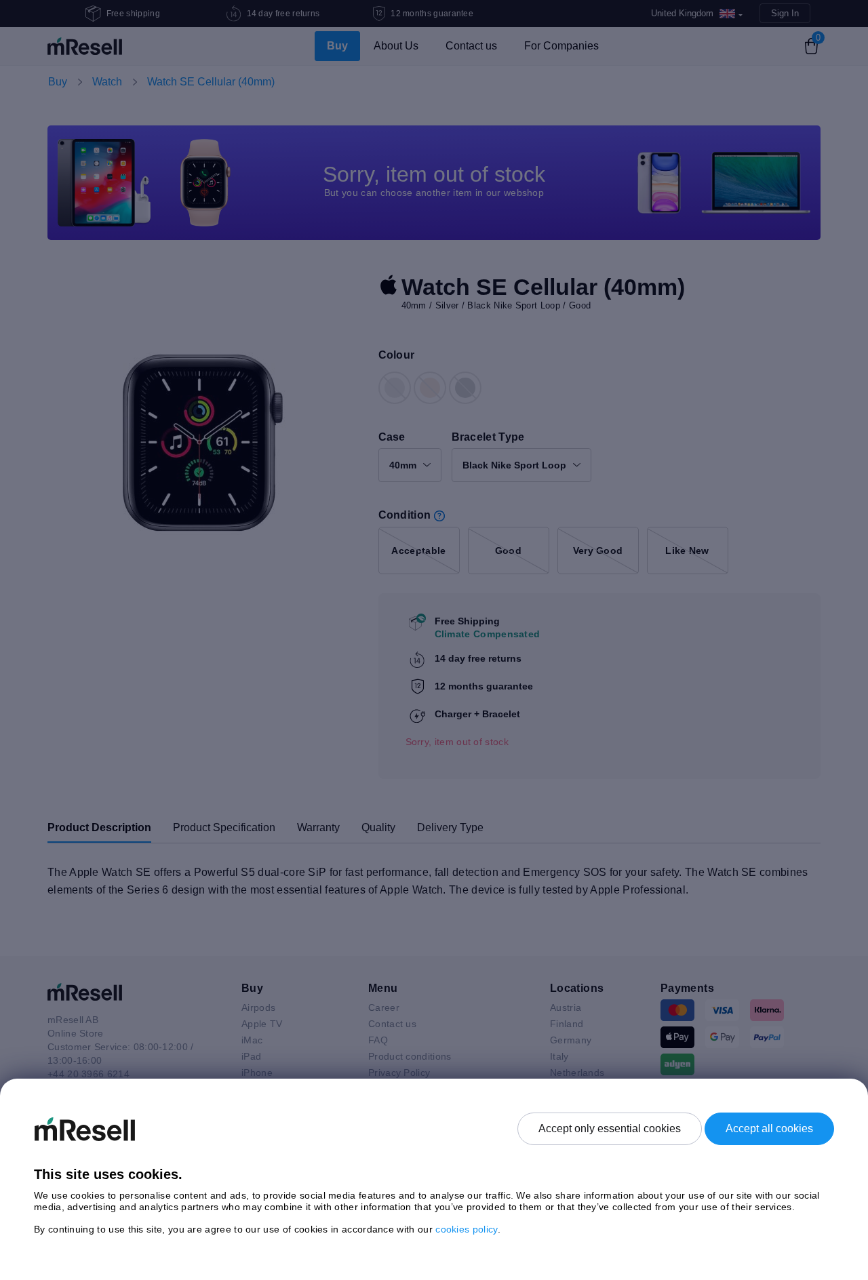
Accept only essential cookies (609, 1128)
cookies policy (466, 1229)
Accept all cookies (769, 1128)
